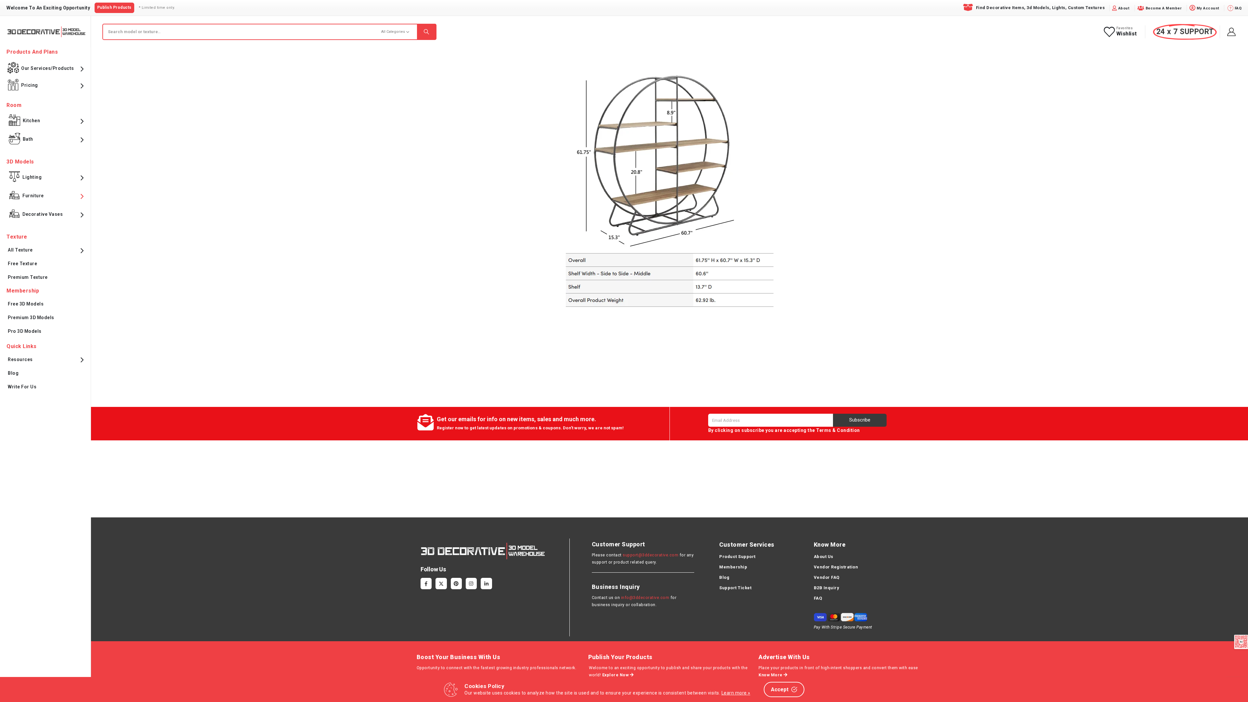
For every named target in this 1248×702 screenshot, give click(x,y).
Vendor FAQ (826, 577)
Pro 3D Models (25, 331)
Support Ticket (735, 587)
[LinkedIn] (486, 583)
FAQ (818, 598)
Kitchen (31, 120)
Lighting (32, 177)
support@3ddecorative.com (650, 554)
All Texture (20, 250)
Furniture (33, 195)
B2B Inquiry (826, 587)
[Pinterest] (456, 583)
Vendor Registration (836, 567)
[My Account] (1232, 32)
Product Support (737, 556)
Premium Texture (28, 277)
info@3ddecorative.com (645, 597)
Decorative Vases (42, 214)
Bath (28, 139)
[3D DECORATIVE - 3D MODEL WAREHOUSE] (46, 31)
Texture (16, 237)
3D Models (20, 162)
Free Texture (22, 263)
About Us (823, 556)
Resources (20, 359)
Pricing (29, 85)
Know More (771, 674)
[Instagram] (471, 583)
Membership (733, 567)
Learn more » (736, 693)
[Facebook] (426, 583)
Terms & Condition (838, 430)
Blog (13, 373)
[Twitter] (441, 583)
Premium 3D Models (31, 317)
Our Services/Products (47, 68)
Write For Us (22, 386)
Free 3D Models (26, 303)
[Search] (426, 31)
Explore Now (616, 674)
